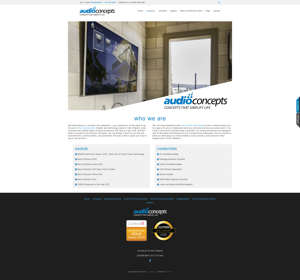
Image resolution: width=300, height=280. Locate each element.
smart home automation (136, 198)
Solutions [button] (163, 11)
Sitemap (152, 271)
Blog (208, 11)
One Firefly (168, 271)
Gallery (174, 11)
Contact (216, 11)
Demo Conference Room (191, 11)
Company (150, 11)
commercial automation (162, 198)
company (96, 198)
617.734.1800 (110, 2)
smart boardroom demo (204, 198)
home (87, 198)
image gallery (182, 198)
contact (150, 202)
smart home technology (192, 125)
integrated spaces (112, 198)
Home (140, 11)
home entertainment (85, 128)
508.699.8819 (96, 2)
